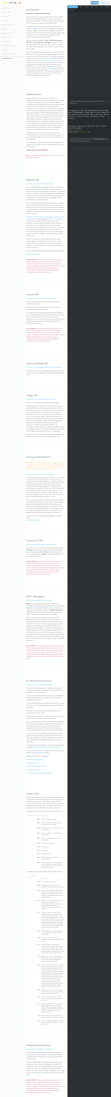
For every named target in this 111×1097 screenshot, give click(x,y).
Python (86, 6)
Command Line (73, 6)
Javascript (71, 10)
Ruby (81, 6)
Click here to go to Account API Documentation (41, 298)
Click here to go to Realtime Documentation (40, 184)
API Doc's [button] (103, 2)
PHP (92, 6)
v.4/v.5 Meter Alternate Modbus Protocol (39, 773)
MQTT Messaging (6, 41)
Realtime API (4, 16)
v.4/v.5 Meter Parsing (33, 770)
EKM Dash (32, 217)
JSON (50, 69)
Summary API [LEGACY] (7, 33)
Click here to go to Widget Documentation (39, 1049)
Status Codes (5, 50)
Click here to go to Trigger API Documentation (40, 399)
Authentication (6, 12)
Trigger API (4, 29)
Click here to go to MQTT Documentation (39, 600)
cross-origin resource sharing (50, 60)
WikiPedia (40, 753)
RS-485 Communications (8, 45)
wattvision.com (59, 217)
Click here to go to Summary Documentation (40, 474)
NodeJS (107, 6)
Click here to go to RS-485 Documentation (39, 684)
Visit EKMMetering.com (6, 58)
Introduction (5, 8)
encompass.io (49, 217)
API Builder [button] (95, 2)
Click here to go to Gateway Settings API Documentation (44, 367)
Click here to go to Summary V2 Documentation (41, 544)
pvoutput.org (30, 219)
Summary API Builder (32, 520)
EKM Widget (40, 217)
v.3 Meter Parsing (31, 763)
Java (101, 6)
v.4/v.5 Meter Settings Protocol (36, 766)
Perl (97, 6)
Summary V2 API (6, 37)
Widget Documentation (8, 54)
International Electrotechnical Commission (48, 747)
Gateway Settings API (7, 24)
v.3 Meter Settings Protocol (34, 759)
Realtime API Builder (32, 254)
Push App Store (56, 219)
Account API (5, 20)
